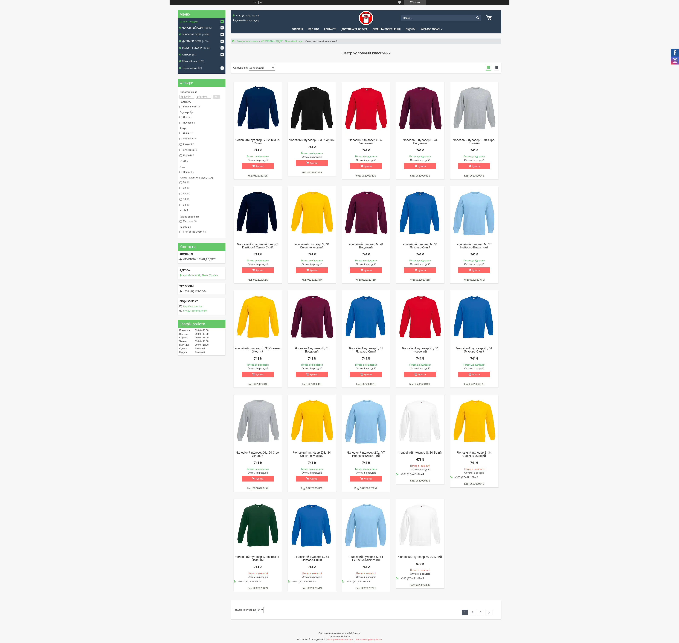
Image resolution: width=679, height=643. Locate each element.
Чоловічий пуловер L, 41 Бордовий (312, 350)
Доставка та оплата (354, 29)
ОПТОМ (186, 54)
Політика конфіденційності (368, 639)
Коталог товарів (188, 21)
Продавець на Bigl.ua (339, 636)
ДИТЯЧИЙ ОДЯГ (191, 41)
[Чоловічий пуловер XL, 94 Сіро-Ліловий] (258, 421)
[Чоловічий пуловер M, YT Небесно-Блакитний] (474, 212)
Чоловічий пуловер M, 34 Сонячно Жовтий (311, 246)
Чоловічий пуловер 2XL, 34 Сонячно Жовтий (312, 454)
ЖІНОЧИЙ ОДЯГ (191, 34)
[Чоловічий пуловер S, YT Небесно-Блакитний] (366, 525)
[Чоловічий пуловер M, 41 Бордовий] (366, 212)
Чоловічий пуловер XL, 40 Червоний (420, 350)
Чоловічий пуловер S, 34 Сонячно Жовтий (474, 454)
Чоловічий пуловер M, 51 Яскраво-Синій (420, 246)
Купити (259, 166)
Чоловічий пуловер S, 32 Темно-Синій (257, 142)
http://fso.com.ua (192, 306)
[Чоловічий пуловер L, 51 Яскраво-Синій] (366, 316)
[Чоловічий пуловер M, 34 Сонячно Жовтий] (312, 212)
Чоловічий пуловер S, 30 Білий (420, 452)
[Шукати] (477, 18)
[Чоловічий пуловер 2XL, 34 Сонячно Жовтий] (312, 421)
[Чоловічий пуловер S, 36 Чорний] (312, 108)
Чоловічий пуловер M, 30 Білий (420, 557)
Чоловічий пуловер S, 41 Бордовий (420, 142)
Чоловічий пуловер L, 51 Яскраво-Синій (366, 350)
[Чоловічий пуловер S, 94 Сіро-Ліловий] (474, 108)
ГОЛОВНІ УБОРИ (192, 47)
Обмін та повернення (387, 29)
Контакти (330, 29)
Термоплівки (189, 68)
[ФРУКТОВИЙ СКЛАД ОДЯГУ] (366, 17)
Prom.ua (356, 633)
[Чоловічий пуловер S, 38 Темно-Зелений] (258, 525)
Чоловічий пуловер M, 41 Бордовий (366, 246)
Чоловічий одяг (294, 41)
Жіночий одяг (190, 61)
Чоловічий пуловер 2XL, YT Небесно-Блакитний (366, 454)
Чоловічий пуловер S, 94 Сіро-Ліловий (474, 142)
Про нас (313, 29)
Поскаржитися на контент (340, 639)
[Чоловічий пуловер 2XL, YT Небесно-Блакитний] (366, 421)
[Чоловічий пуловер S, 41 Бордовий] (420, 108)
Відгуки (410, 29)
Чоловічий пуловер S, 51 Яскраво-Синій (312, 558)
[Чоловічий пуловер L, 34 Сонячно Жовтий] (258, 316)
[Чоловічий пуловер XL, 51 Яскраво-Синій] (474, 316)
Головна (297, 29)
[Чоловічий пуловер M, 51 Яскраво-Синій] (420, 212)
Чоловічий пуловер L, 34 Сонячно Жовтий (257, 350)
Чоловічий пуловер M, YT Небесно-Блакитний (474, 246)
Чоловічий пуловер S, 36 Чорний (312, 140)
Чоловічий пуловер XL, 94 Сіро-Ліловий (258, 454)
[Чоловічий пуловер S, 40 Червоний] (366, 108)
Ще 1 (185, 210)
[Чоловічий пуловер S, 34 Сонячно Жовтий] (474, 421)
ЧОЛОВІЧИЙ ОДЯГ (272, 41)
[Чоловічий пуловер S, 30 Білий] (420, 421)
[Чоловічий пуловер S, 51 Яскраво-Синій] (312, 525)
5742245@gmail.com (195, 310)
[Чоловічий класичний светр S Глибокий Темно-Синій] (258, 212)
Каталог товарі (430, 29)
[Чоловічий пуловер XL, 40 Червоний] (420, 316)
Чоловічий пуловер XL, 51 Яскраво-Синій (474, 350)
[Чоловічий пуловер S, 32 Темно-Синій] (258, 108)
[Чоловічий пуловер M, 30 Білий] (420, 525)
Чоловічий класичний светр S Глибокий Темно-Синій (257, 246)
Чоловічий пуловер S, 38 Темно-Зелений (257, 558)
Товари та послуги (247, 41)
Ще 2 (185, 161)
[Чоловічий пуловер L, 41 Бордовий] (312, 316)
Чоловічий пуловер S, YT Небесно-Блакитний (366, 558)
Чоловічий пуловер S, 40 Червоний (366, 142)
